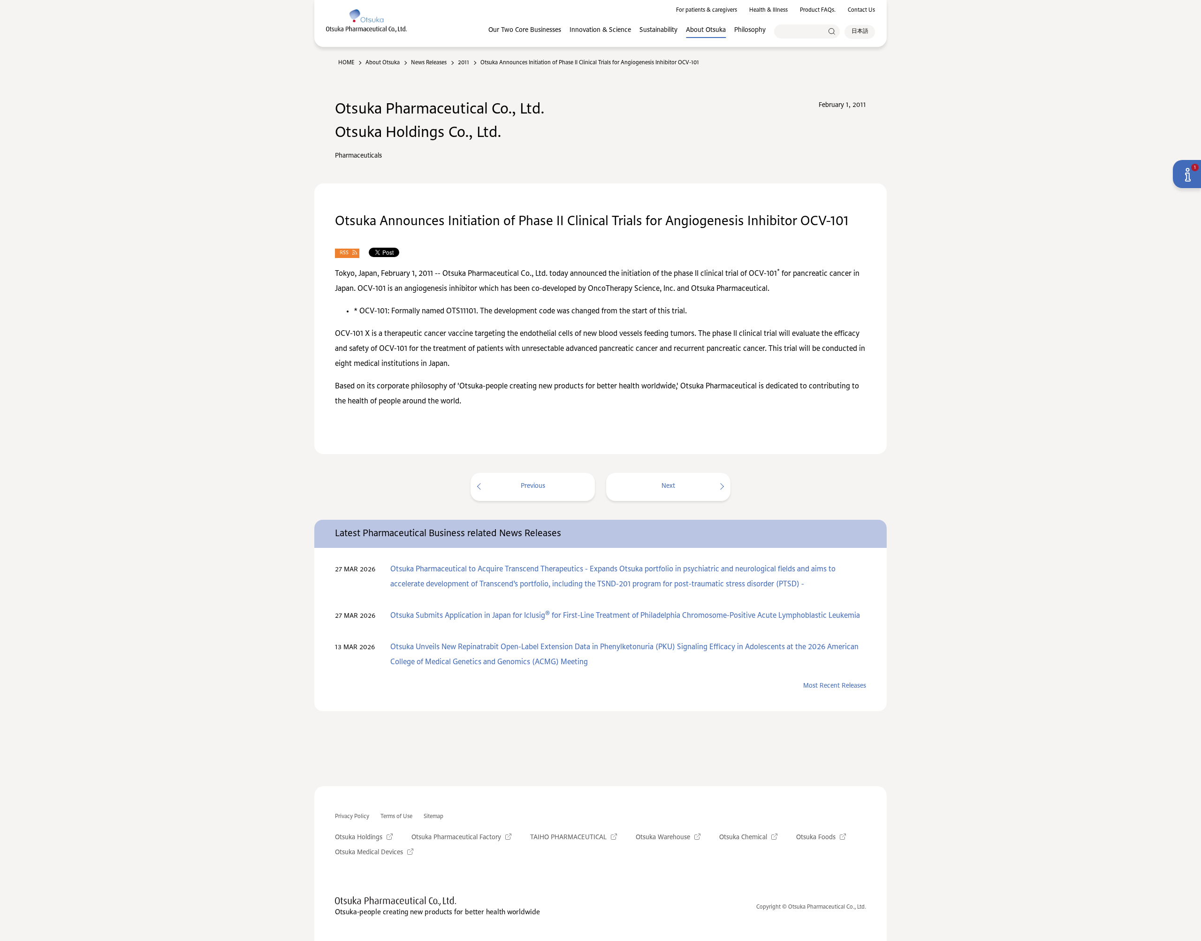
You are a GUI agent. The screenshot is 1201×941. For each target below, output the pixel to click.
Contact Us (861, 10)
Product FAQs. (818, 10)
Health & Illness (768, 10)
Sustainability (658, 30)
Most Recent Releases (834, 686)
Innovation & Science (600, 30)
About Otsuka (706, 30)
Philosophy (750, 30)
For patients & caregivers (706, 10)
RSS (344, 253)
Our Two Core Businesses (524, 30)
